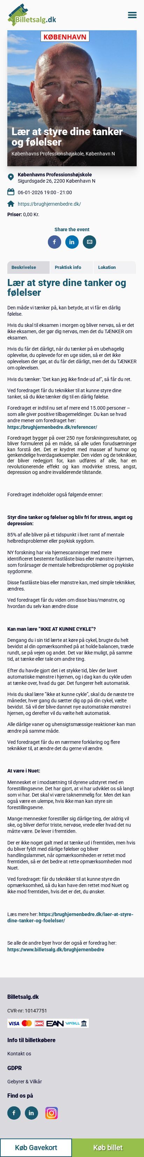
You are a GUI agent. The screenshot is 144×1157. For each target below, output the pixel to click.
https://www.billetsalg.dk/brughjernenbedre (55, 949)
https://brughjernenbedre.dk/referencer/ (52, 427)
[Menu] (132, 15)
